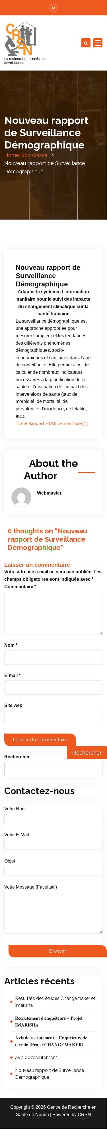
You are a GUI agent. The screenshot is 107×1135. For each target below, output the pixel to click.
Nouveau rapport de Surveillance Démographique (49, 1074)
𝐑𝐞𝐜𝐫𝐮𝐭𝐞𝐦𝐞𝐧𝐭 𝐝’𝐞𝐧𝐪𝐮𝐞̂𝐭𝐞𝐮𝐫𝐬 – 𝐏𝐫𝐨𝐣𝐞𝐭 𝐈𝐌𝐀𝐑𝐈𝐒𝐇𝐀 (49, 1021)
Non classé (34, 155)
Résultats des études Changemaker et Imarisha (55, 1002)
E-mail (12, 675)
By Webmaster (33, 240)
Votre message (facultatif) (30, 887)
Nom (10, 645)
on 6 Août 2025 (34, 233)
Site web (13, 705)
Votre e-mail (16, 834)
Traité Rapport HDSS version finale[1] (52, 423)
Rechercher (17, 756)
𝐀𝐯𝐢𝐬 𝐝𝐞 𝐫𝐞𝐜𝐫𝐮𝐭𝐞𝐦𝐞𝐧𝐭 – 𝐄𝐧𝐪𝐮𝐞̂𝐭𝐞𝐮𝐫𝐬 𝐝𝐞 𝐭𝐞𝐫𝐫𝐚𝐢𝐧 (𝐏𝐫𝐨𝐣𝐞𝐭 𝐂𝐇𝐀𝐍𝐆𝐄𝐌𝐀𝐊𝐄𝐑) (51, 1041)
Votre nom (15, 808)
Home (11, 155)
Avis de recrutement (36, 1057)
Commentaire (20, 586)
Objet (9, 861)
